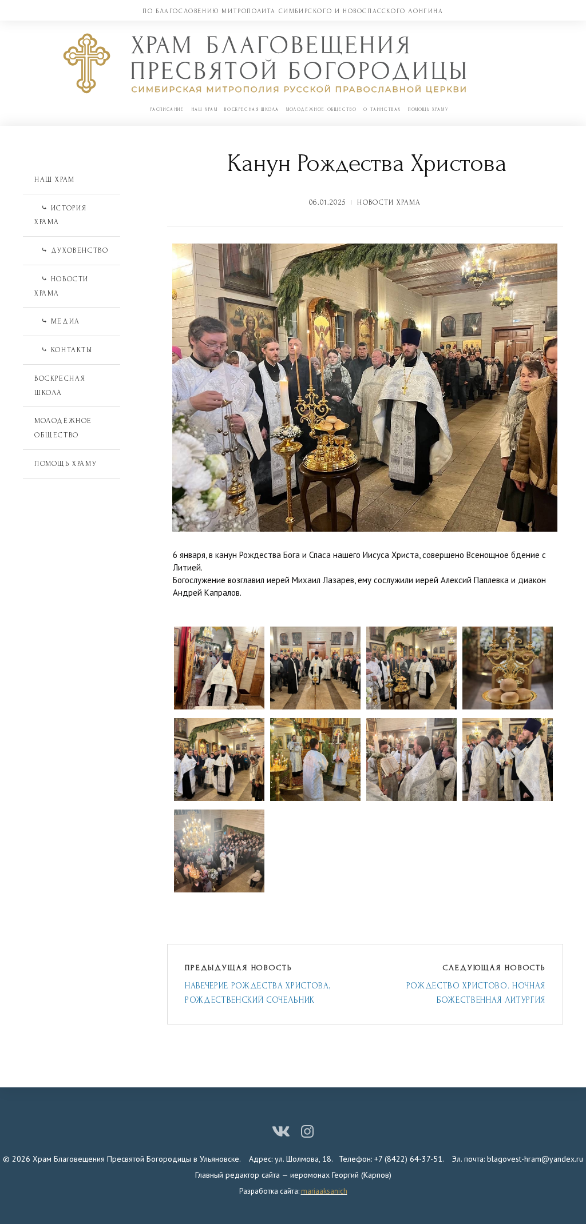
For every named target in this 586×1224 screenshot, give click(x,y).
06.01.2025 (327, 202)
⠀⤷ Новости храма (61, 286)
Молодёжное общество (321, 109)
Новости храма (389, 202)
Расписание (167, 109)
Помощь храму (428, 109)
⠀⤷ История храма (60, 215)
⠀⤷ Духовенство (71, 250)
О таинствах (382, 109)
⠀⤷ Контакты (63, 350)
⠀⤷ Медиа (57, 321)
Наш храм (204, 109)
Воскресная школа (251, 109)
